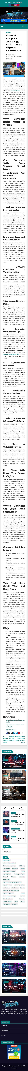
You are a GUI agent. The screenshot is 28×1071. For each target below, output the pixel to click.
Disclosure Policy (5, 1030)
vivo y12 (23, 901)
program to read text (8, 893)
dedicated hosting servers (9, 871)
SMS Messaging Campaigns (9, 896)
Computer (9, 32)
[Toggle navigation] (25, 27)
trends (16, 901)
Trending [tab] (21, 809)
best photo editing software (9, 863)
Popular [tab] (13, 809)
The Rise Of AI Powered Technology (17, 823)
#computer (19, 56)
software (23, 896)
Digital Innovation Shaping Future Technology (17, 832)
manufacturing (15, 887)
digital (23, 871)
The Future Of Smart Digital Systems (17, 815)
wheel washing (6, 904)
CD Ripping (22, 865)
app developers (6, 860)
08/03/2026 (13, 955)
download (5, 876)
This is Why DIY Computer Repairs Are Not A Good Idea (14, 793)
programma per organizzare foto (11, 890)
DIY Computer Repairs (19, 874)
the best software (7, 901)
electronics (22, 876)
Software (6, 932)
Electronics (14, 820)
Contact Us (4, 1025)
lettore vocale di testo (19, 885)
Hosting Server (6, 879)
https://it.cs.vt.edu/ (10, 729)
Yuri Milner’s (14, 904)
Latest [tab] (6, 808)
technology (22, 898)
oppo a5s (22, 887)
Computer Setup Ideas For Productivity (14, 779)
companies (15, 868)
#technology (9, 58)
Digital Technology (15, 828)
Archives (5, 849)
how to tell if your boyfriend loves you (12, 882)
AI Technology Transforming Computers (14, 764)
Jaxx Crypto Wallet (7, 885)
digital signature (7, 874)
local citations (6, 887)
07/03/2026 (13, 972)
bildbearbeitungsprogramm (9, 865)
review (23, 893)
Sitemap (3, 1035)
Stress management (7, 898)
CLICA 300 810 (6, 868)
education (13, 876)
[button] (22, 26)
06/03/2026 (13, 988)
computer (22, 868)
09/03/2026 (13, 939)
